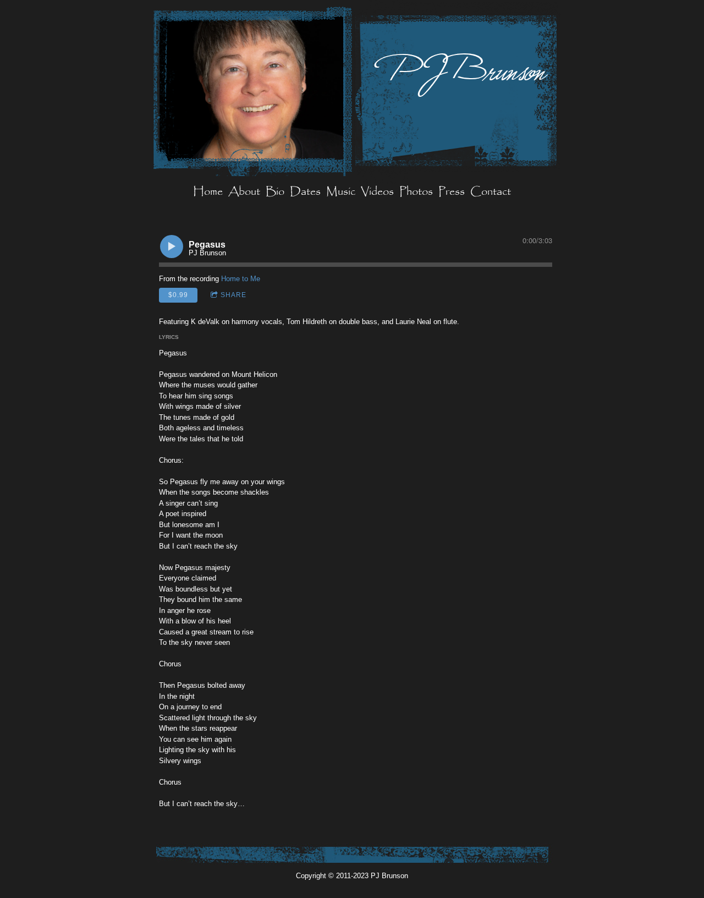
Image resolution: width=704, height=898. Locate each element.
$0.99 (178, 295)
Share (233, 295)
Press (451, 192)
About (244, 192)
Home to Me (240, 279)
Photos (416, 192)
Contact (490, 192)
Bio (275, 192)
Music (340, 192)
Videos (377, 192)
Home (208, 192)
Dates (305, 192)
